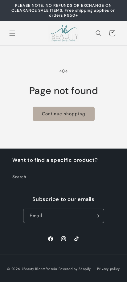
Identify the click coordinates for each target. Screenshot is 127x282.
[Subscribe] (97, 216)
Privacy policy (108, 268)
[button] (12, 33)
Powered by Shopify (75, 268)
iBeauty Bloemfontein (39, 268)
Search (19, 177)
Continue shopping (63, 113)
